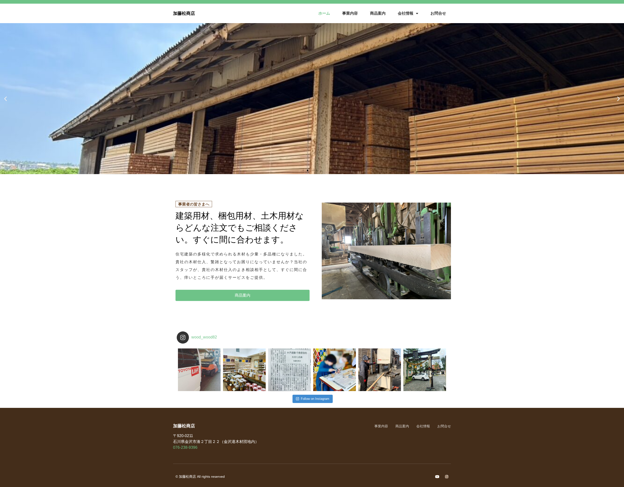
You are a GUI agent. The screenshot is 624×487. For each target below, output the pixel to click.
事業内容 (350, 13)
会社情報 (405, 13)
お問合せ (438, 13)
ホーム (324, 13)
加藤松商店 (184, 13)
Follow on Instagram (315, 399)
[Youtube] (437, 476)
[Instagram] (446, 476)
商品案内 (378, 13)
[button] (303, 170)
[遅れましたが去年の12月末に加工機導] (379, 369)
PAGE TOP (607, 468)
